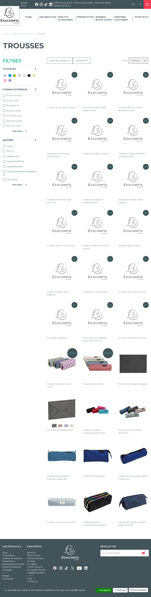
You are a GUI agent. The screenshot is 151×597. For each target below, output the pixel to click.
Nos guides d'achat (36, 570)
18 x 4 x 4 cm (13, 126)
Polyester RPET (15, 161)
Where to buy (33, 555)
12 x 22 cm (12, 100)
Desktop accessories (65, 18)
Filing (28, 17)
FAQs (29, 578)
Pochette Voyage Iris (57, 338)
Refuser (121, 590)
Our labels (32, 564)
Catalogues (7, 578)
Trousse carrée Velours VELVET (61, 522)
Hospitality (142, 17)
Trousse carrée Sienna (93, 384)
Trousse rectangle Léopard (95, 153)
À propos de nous (62, 3)
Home (6, 34)
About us (31, 552)
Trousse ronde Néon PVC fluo (132, 338)
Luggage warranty (36, 572)
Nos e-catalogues (83, 3)
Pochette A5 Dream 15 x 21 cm (132, 292)
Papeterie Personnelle (23, 34)
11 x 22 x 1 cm (13, 95)
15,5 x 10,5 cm (13, 121)
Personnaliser (138, 590)
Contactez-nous (62, 6)
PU (9, 146)
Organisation (47, 17)
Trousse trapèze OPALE (129, 245)
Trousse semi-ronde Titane (95, 292)
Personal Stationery (121, 18)
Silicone (11, 179)
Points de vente (103, 3)
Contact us (32, 581)
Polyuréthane (14, 166)
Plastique (12, 156)
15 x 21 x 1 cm (13, 111)
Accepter (104, 590)
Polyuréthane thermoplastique (19, 173)
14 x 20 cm (12, 105)
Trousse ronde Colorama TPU (61, 245)
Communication (35, 567)
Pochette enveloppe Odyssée (132, 384)
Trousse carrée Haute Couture (61, 107)
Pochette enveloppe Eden (60, 430)
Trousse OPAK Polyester (94, 476)
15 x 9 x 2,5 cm (14, 116)
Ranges (5, 575)
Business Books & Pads (104, 18)
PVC (9, 151)
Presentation (85, 17)
